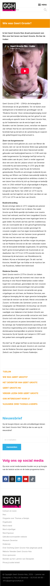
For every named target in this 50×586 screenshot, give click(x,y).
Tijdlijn (7, 371)
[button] (42, 4)
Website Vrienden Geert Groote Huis (17, 551)
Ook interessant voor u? (16, 398)
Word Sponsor (8, 533)
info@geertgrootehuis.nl (13, 580)
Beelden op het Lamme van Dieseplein (18, 558)
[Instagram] (12, 479)
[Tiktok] (32, 479)
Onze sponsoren (9, 555)
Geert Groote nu (12, 387)
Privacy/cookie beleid (11, 562)
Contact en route (10, 511)
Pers (4, 514)
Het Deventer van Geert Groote (20, 382)
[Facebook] (6, 479)
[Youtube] (26, 479)
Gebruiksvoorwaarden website (15, 536)
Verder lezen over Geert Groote (20, 393)
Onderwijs (7, 544)
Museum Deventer (10, 540)
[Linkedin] (19, 479)
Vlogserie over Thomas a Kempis (20, 404)
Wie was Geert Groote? (15, 377)
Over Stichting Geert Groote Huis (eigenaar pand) (22, 547)
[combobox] (23, 9)
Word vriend (7, 525)
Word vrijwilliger (9, 529)
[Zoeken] (45, 9)
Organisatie (7, 522)
